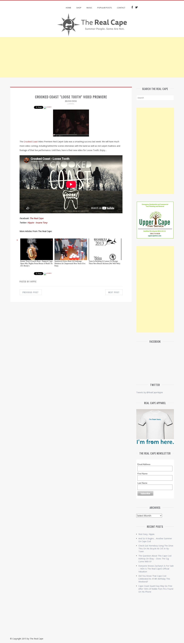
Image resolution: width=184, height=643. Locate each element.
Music (89, 7)
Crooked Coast (31, 141)
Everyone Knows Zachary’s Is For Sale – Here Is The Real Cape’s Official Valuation (156, 568)
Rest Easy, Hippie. (146, 534)
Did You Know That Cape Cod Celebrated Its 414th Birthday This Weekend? (154, 578)
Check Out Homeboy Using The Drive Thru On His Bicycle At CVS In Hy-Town (155, 548)
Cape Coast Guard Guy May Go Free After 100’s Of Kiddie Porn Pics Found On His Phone (155, 589)
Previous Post (31, 292)
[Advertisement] (92, 57)
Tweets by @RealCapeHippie (149, 392)
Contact (121, 7)
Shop (78, 7)
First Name (142, 473)
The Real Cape (36, 218)
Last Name (142, 483)
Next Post (113, 292)
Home (68, 7)
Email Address (143, 464)
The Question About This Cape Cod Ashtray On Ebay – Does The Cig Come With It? (154, 558)
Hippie (30, 222)
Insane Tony (41, 222)
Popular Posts (104, 7)
